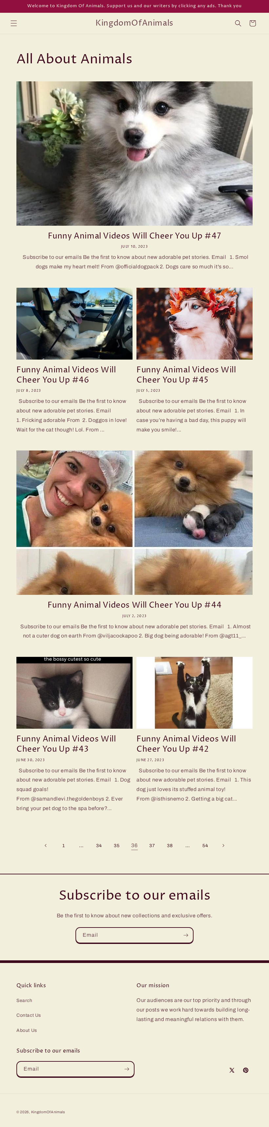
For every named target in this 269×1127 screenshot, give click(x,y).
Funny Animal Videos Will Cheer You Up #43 (66, 744)
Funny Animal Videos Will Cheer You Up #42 (186, 744)
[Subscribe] (185, 935)
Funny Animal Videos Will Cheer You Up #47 (134, 236)
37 (152, 845)
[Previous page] (46, 845)
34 (99, 845)
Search (24, 1000)
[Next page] (223, 845)
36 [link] (134, 845)
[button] (14, 23)
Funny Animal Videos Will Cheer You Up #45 (186, 375)
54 (205, 845)
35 (116, 845)
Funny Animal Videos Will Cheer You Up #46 (66, 375)
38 (170, 845)
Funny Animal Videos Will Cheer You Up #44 (135, 605)
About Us (26, 1030)
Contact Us (28, 1015)
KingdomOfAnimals (48, 1112)
